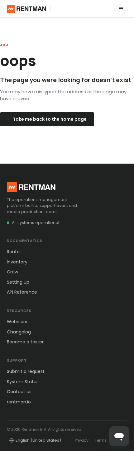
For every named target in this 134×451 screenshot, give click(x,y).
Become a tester (25, 342)
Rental (14, 252)
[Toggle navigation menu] (120, 9)
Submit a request (26, 371)
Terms (101, 440)
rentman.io (19, 402)
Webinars (17, 321)
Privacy (82, 440)
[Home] (26, 9)
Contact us (19, 391)
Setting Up (18, 282)
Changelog (19, 332)
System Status (23, 382)
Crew (12, 272)
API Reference (22, 292)
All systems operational (35, 222)
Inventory (17, 262)
